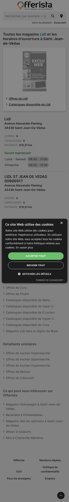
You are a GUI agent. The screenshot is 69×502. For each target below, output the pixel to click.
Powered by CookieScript (49, 280)
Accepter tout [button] (36, 256)
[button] (34, 274)
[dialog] (34, 251)
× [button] (61, 223)
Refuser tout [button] (36, 265)
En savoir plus (24, 247)
